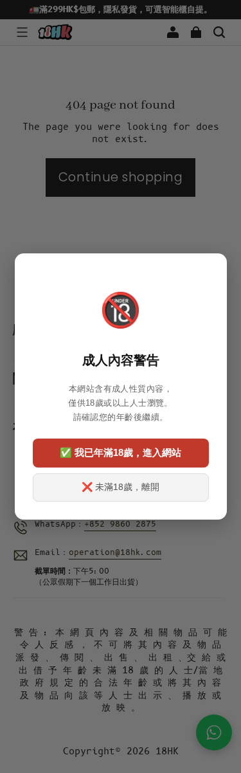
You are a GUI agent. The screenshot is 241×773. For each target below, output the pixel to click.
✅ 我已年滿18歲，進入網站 (120, 452)
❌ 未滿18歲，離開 (120, 487)
